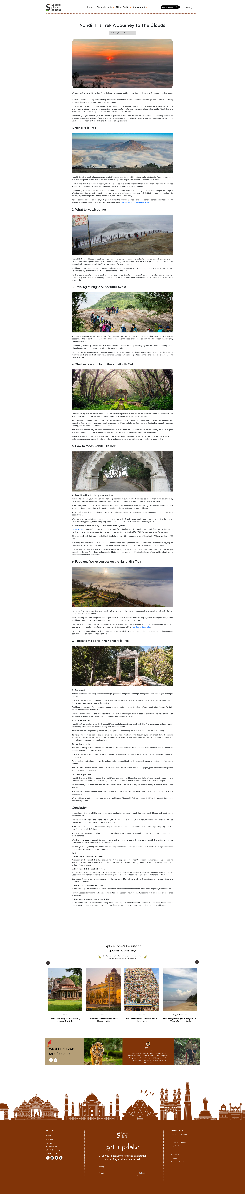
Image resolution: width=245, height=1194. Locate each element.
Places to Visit (182, 1015)
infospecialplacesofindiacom (62, 1150)
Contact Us (50, 1139)
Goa (173, 1138)
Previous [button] (48, 963)
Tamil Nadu (103, 1015)
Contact (187, 7)
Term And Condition (179, 1162)
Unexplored (139, 7)
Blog (136, 1015)
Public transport (78, 529)
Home (90, 7)
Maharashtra (144, 1015)
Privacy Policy (176, 1158)
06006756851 (54, 1146)
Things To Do (122, 7)
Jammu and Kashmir (179, 1134)
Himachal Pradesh (178, 1142)
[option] (65, 995)
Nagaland (175, 1146)
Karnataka (65, 1015)
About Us (49, 1135)
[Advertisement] (122, 921)
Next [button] (197, 962)
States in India (104, 7)
